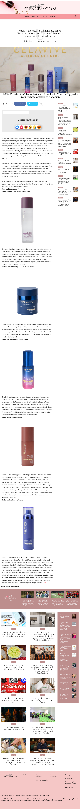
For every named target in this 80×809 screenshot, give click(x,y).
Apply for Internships (42, 780)
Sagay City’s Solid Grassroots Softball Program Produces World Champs (42, 602)
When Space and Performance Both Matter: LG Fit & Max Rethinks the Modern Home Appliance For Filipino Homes (64, 121)
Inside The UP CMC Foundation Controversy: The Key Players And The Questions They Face (65, 667)
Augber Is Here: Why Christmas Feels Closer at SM (65, 153)
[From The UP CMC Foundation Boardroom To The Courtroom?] (74, 676)
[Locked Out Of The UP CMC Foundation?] (74, 683)
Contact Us (24, 775)
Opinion (45, 16)
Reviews (52, 16)
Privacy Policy (69, 778)
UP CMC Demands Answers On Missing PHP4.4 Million (65, 648)
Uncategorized (14, 586)
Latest (3, 586)
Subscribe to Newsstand (54, 775)
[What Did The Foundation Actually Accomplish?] (74, 696)
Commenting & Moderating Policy (70, 782)
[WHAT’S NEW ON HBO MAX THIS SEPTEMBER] (75, 169)
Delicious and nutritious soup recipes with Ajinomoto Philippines (65, 132)
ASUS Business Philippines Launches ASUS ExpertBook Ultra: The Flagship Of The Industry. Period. (65, 627)
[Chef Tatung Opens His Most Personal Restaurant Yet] (74, 616)
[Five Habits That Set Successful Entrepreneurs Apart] (75, 160)
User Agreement (70, 775)
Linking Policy (69, 787)
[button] (75, 16)
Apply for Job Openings (40, 775)
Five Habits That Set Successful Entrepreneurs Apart (42, 700)
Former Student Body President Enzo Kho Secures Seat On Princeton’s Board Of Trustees (28, 603)
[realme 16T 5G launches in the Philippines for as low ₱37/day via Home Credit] (75, 105)
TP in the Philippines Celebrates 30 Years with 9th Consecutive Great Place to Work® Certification (64, 143)
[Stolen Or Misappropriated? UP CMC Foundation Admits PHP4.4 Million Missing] (74, 655)
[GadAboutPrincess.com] (40, 7)
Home (27, 16)
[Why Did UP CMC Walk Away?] (74, 690)
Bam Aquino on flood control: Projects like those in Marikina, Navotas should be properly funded (64, 202)
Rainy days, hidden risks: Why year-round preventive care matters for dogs (64, 192)
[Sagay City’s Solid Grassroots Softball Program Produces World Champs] (42, 594)
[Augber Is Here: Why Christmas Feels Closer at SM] (75, 151)
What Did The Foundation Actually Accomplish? (64, 696)
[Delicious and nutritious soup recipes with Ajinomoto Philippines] (75, 129)
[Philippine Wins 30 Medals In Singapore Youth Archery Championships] (72, 594)
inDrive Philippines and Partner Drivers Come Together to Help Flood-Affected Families (64, 181)
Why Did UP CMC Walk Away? (65, 689)
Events (39, 16)
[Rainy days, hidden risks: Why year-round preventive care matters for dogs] (75, 189)
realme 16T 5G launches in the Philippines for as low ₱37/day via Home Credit (64, 108)
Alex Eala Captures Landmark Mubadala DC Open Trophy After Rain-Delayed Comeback (57, 603)
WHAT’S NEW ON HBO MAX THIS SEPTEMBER (63, 171)
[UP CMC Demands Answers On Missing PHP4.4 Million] (74, 647)
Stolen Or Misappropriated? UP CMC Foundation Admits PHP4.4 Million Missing (65, 657)
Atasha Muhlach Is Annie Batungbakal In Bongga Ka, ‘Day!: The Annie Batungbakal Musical (65, 638)
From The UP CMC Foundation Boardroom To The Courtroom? (65, 676)
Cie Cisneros (30, 41)
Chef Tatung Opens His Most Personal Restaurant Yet (64, 617)
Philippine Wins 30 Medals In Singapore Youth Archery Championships (72, 602)
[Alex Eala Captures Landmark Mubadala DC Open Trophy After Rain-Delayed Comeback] (57, 594)
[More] (41, 104)
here (44, 583)
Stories (33, 16)
